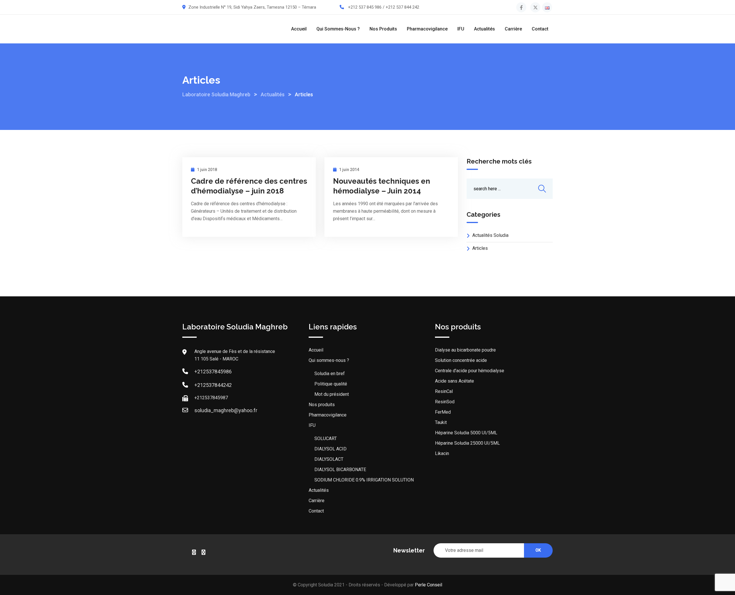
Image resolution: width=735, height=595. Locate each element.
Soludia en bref (329, 373)
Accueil (299, 29)
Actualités (484, 29)
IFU (460, 29)
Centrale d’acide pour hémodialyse (469, 370)
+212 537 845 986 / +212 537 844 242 (383, 7)
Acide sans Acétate (454, 381)
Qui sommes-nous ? (338, 29)
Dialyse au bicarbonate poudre (465, 350)
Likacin (442, 453)
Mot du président (331, 394)
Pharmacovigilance (427, 29)
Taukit (441, 422)
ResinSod (444, 401)
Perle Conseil (428, 585)
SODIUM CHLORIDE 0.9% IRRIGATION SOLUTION (364, 480)
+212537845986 (213, 371)
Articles (480, 248)
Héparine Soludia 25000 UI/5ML (467, 443)
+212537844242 (213, 385)
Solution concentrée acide (461, 360)
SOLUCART (325, 438)
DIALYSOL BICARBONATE (340, 469)
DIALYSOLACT (328, 459)
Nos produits (383, 29)
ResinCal (444, 391)
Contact (540, 29)
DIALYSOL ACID (330, 449)
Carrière (513, 29)
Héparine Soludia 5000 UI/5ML (466, 432)
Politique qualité (330, 384)
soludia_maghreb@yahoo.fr (225, 410)
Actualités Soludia (490, 235)
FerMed (443, 412)
